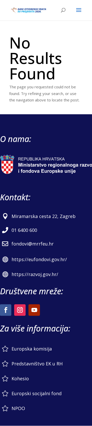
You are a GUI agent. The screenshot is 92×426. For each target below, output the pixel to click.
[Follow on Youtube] (34, 310)
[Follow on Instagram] (20, 310)
